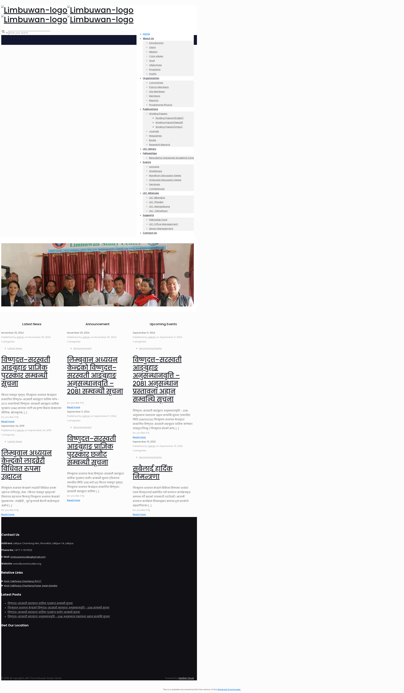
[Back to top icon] (4, 685)
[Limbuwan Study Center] (67, 14)
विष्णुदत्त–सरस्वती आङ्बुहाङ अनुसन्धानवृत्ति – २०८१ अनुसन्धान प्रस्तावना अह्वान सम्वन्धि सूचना (157, 379)
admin (20, 337)
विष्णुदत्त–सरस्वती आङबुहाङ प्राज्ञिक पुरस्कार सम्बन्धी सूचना (25, 371)
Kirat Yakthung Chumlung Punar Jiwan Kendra (30, 585)
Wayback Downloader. (229, 689)
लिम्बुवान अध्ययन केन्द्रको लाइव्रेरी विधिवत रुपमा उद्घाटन (26, 464)
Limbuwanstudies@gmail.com (28, 557)
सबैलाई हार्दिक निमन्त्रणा (152, 472)
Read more (7, 421)
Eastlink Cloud (186, 678)
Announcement (82, 348)
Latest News (15, 348)
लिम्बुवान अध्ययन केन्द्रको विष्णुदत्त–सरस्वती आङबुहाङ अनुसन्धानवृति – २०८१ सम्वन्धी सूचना (95, 375)
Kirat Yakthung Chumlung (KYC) (22, 581)
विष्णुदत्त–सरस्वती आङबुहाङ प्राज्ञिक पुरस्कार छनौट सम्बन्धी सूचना (91, 450)
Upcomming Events (150, 348)
